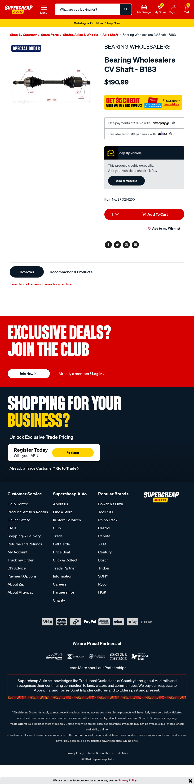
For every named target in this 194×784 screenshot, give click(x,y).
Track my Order (21, 560)
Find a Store (63, 512)
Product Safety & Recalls (28, 512)
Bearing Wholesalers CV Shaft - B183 (149, 35)
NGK (102, 592)
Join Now (27, 373)
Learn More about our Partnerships (97, 667)
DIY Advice (17, 568)
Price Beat (61, 552)
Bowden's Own (110, 504)
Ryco (102, 584)
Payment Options (22, 576)
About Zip (16, 584)
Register (72, 452)
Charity (59, 600)
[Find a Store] (160, 7)
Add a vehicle (126, 180)
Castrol (104, 528)
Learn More (171, 104)
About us (60, 504)
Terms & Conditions (100, 753)
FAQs (12, 528)
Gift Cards (61, 544)
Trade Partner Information (64, 572)
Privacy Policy (128, 780)
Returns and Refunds (25, 544)
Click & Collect (65, 560)
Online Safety (19, 520)
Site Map (122, 753)
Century (105, 552)
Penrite (104, 536)
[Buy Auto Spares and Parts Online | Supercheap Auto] (19, 9)
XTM (102, 544)
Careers (59, 584)
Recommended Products (71, 272)
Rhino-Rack (108, 520)
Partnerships (64, 592)
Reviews (27, 272)
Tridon (103, 568)
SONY (103, 576)
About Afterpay (20, 592)
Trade (58, 536)
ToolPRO (105, 512)
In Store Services (67, 520)
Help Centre (18, 504)
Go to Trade (66, 468)
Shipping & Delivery (24, 536)
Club (57, 528)
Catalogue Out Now (97, 23)
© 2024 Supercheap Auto (97, 759)
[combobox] (115, 214)
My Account (17, 552)
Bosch (103, 560)
